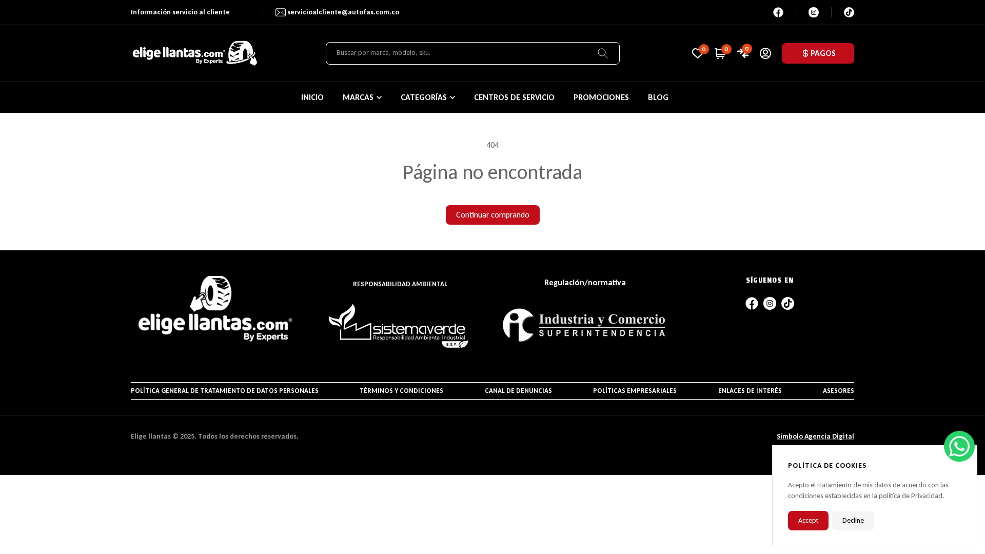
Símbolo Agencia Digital (815, 436)
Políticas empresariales (635, 390)
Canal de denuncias (518, 390)
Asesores (838, 390)
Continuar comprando (492, 215)
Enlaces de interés (750, 390)
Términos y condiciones (401, 390)
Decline (853, 520)
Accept (808, 520)
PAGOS (823, 53)
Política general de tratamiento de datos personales (225, 390)
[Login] (765, 53)
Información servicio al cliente (180, 12)
